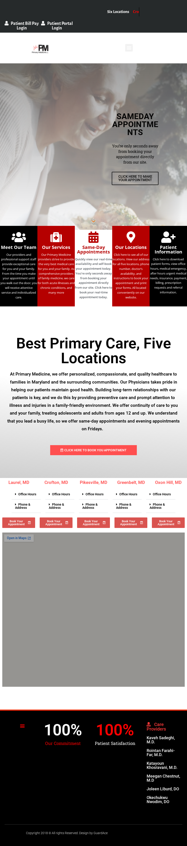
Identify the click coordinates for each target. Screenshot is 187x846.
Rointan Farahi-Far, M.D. (161, 752)
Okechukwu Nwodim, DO (158, 799)
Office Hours (27, 494)
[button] (129, 48)
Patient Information (168, 249)
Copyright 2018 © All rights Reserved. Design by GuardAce (67, 833)
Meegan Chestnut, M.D (163, 778)
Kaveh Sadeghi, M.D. (161, 739)
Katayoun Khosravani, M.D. (162, 765)
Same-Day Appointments (93, 249)
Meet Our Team (18, 247)
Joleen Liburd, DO (163, 788)
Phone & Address (22, 506)
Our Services (56, 247)
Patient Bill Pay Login (24, 25)
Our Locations (131, 247)
